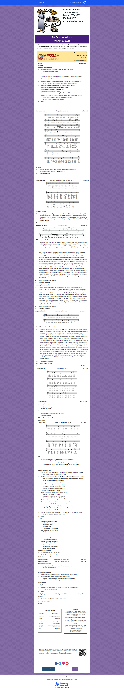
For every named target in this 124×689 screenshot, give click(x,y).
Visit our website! (49, 669)
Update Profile (57, 679)
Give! (75, 669)
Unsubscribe (50, 679)
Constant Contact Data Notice (69, 679)
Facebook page (48, 46)
